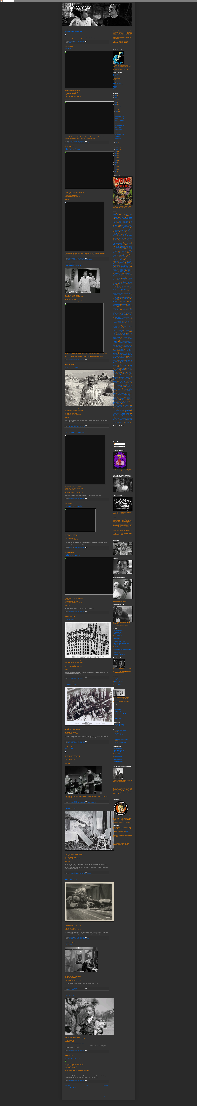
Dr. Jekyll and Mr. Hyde (125, 269)
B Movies (120, 222)
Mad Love (123, 333)
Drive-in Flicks (76, 802)
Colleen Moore (121, 250)
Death (116, 261)
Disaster (120, 265)
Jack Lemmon (129, 309)
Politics (116, 369)
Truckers (120, 409)
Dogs (117, 266)
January (117, 149)
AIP (130, 214)
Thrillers (127, 405)
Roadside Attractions (123, 380)
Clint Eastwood (117, 248)
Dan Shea (129, 256)
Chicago (76, 1081)
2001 (116, 171)
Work (131, 421)
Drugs (131, 271)
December (118, 106)
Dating (128, 258)
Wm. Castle (129, 419)
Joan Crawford (126, 317)
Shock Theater (117, 647)
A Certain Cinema (118, 630)
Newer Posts (67, 1085)
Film (114, 284)
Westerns (117, 418)
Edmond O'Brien (125, 275)
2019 (116, 104)
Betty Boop (130, 229)
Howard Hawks (121, 302)
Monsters (117, 347)
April (117, 144)
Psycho (123, 372)
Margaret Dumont (126, 334)
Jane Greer (123, 314)
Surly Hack (115, 74)
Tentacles (124, 399)
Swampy (114, 397)
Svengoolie (127, 395)
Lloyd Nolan (127, 330)
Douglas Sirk (115, 269)
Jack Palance (116, 310)
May (117, 142)
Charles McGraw (119, 242)
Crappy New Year (123, 252)
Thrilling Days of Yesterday (119, 654)
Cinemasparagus (118, 635)
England (124, 278)
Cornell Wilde (124, 251)
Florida (126, 286)
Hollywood (115, 301)
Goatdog (115, 87)
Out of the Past (129, 360)
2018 (116, 151)
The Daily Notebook (118, 651)
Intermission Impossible (73, 32)
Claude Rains (124, 247)
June (117, 111)
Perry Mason (121, 364)
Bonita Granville (123, 233)
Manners (119, 334)
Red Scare (76, 1051)
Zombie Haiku (118, 718)
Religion (122, 377)
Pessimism (115, 365)
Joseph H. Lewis (126, 321)
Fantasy (114, 282)
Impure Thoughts (116, 305)
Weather (130, 417)
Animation (130, 217)
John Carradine (120, 318)
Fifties (75, 938)
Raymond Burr (121, 376)
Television (90, 142)
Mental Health (128, 342)
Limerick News (118, 711)
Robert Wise (123, 382)
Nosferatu (122, 357)
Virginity (129, 414)
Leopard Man (124, 329)
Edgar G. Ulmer (116, 275)
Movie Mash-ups (119, 349)
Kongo (127, 323)
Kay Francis (115, 322)
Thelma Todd (125, 403)
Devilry (114, 263)
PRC (130, 369)
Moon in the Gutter (118, 756)
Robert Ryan (123, 381)
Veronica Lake (116, 413)
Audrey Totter (125, 221)
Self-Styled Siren (117, 644)
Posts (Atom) (73, 1087)
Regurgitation (115, 377)
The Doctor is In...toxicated (74, 433)
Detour (128, 262)
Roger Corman (123, 384)
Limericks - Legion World (120, 713)
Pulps (116, 373)
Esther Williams (128, 279)
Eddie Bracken (120, 274)
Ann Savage (118, 218)
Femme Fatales (122, 283)
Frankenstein (123, 289)
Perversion (128, 364)
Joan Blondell (118, 317)
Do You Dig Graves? (72, 1058)
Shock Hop (69, 749)
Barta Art (117, 225)
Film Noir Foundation (118, 682)
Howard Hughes (129, 302)
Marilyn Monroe (116, 337)
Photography (117, 368)
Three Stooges (119, 405)
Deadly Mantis (70, 938)
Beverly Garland (118, 230)
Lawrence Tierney (127, 326)
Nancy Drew (115, 354)
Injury (129, 305)
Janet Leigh (130, 314)
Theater (128, 402)
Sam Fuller (130, 385)
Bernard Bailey (116, 229)
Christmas (129, 244)
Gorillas (116, 297)
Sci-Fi (77, 499)
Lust (118, 333)
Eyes (114, 281)
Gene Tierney (124, 292)
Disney (125, 265)
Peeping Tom (124, 362)
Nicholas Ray (117, 356)
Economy (129, 273)
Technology (122, 398)
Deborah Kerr (123, 261)
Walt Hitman (115, 88)
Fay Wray (130, 282)
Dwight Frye (118, 273)
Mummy (115, 350)
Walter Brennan (125, 415)
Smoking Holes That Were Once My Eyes (122, 649)
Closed (69, 42)
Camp (115, 238)
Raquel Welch (115, 374)
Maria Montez (116, 335)
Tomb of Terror (126, 407)
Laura (120, 326)
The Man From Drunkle (73, 506)
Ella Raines (117, 278)
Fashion (124, 282)
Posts (116, 444)
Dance (123, 258)
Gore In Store (70, 619)
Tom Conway (117, 407)
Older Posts (105, 1085)
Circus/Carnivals (128, 246)
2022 (116, 99)
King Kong (128, 322)
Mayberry (129, 341)
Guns (125, 297)
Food (131, 286)
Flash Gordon (120, 286)
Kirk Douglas (121, 323)
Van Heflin (129, 411)
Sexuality (125, 389)
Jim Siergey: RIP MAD (119, 734)
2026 (116, 95)
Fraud (114, 290)
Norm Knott (115, 77)
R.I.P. (120, 373)
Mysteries (115, 353)
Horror (123, 301)
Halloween (117, 298)
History (121, 299)
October (117, 107)
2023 (116, 97)
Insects (77, 142)
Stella (128, 393)
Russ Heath (124, 385)
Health (114, 299)
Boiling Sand (117, 633)
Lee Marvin (127, 327)
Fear (116, 283)
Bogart (116, 233)
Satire (116, 386)
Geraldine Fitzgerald (117, 294)
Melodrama (115, 342)
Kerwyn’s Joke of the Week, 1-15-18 (121, 739)
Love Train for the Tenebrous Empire (122, 643)
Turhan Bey (126, 409)
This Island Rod (117, 652)
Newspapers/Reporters (127, 354)
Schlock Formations (72, 367)
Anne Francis (125, 218)
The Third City (118, 733)
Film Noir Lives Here (118, 679)
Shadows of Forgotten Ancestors (121, 725)
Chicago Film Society (119, 724)
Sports (122, 393)
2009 (116, 167)
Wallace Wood (116, 415)
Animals (122, 217)
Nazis (120, 354)
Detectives (121, 262)
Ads (122, 214)
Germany (115, 295)
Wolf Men (117, 421)
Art (131, 220)
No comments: (81, 41)
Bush (124, 237)
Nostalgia (129, 357)
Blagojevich (123, 231)
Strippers (119, 394)
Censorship (115, 240)
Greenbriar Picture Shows (119, 641)
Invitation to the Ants (72, 555)
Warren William (124, 417)
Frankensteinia (117, 640)
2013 (116, 160)
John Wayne (128, 319)
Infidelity (123, 305)
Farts (120, 282)
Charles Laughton (128, 240)
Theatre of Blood (117, 403)
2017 (116, 153)
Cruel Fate (123, 255)
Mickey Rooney (128, 345)
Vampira (114, 411)
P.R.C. (116, 361)
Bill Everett (124, 230)
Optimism (114, 360)
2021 (116, 101)
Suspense (121, 395)
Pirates (123, 368)
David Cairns (75, 259)
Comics (115, 251)
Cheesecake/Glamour (117, 243)
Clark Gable (117, 247)
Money (121, 346)
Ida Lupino (124, 304)
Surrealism (115, 395)
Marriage (115, 338)
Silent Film (115, 392)
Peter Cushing (123, 365)
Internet (121, 306)
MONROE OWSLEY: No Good (120, 730)
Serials (114, 389)
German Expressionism (127, 294)
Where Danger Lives (118, 681)
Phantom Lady (122, 366)
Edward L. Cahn (122, 277)
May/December (123, 341)
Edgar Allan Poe (128, 274)
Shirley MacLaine (121, 390)
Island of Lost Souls (117, 308)
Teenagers (129, 398)
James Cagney (116, 313)
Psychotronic (129, 372)
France (117, 287)
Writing (121, 422)
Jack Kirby (124, 309)
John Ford (129, 318)
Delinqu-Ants (69, 996)
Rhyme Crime (129, 377)
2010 (116, 166)
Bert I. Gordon (70, 678)
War (131, 415)
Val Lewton (127, 410)
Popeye (122, 369)
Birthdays (117, 231)
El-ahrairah (115, 86)
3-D (114, 213)
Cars (116, 239)
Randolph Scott (128, 373)
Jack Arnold (81, 259)
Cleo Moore (130, 247)
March (117, 146)
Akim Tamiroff (116, 215)
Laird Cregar (124, 325)
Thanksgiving (120, 401)
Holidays (128, 299)
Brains (125, 234)
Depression (130, 261)
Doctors (130, 265)
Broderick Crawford (71, 142)
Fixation (114, 286)
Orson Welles (121, 360)
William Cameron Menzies (126, 418)
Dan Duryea (122, 256)
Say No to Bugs (70, 809)
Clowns (127, 248)
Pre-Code (115, 370)
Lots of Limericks (118, 716)
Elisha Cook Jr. (129, 277)
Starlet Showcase (118, 759)
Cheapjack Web (70, 684)
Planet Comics (129, 368)
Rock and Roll (79, 742)
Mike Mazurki (115, 346)
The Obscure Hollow (118, 761)
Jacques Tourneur (117, 312)
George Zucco (128, 293)
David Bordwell (117, 636)
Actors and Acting (71, 1081)
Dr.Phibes (115, 270)
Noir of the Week (117, 684)
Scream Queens (117, 388)
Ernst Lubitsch (121, 279)
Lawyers (115, 327)
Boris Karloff (116, 234)
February (118, 147)
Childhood (122, 244)
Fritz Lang (125, 290)
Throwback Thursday (87, 259)
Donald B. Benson (125, 266)
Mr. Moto (128, 349)
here (120, 818)
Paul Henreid (128, 361)
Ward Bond (117, 417)
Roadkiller (68, 49)
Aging (126, 214)
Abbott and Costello (122, 213)
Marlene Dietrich (127, 337)
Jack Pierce (123, 310)
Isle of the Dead (126, 308)
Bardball (116, 707)
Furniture (130, 290)
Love (114, 333)
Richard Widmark (125, 378)
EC (125, 273)
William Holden (116, 419)
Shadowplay (117, 646)
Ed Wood (115, 274)
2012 (116, 162)
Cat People (127, 239)
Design (116, 262)
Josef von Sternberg (117, 321)
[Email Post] (86, 41)
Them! (87, 938)
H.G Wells (130, 297)
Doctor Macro (117, 753)
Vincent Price (125, 413)
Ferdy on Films (117, 638)
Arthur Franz (70, 259)
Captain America (122, 238)
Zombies (127, 422)
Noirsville (116, 678)
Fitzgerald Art (128, 284)
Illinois (129, 304)
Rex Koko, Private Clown (120, 742)
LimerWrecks (78, 7)
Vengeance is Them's (73, 880)
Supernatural (127, 394)
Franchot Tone (125, 287)
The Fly (126, 401)
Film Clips (120, 284)
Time (126, 406)
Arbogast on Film (117, 632)
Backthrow (126, 222)
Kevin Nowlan (121, 322)
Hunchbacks (117, 304)
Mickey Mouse (120, 345)
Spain (119, 393)
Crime (126, 254)
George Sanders (120, 293)
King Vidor (115, 323)
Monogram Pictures (128, 346)
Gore (131, 295)
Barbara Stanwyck (128, 223)
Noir (124, 356)
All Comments (118, 446)
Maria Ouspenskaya (125, 335)
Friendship (119, 290)
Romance (130, 384)
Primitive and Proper (72, 149)
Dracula (121, 270)
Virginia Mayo (122, 414)
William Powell (123, 419)
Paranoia (121, 361)
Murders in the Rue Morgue (125, 350)
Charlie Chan (128, 242)
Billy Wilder (130, 230)
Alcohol (123, 215)
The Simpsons (122, 402)
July (117, 109)
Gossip (121, 297)
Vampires (120, 411)
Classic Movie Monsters (119, 751)
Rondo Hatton (118, 385)
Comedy (128, 250)
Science (128, 386)
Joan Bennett (129, 316)
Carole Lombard (129, 238)
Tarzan (128, 397)
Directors (115, 265)
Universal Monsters (119, 410)
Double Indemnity (117, 267)
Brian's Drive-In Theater (119, 750)
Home (87, 1085)
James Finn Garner (117, 83)
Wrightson (117, 422)
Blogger (104, 1096)
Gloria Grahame (126, 295)
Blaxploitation (129, 231)
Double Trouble (126, 267)
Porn (127, 369)
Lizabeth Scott (120, 330)
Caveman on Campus (73, 266)
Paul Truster (81, 142)
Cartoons (121, 239)
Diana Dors (121, 263)
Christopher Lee (119, 246)
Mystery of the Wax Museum (125, 353)
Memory (121, 342)
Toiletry (130, 406)
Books (129, 233)
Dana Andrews (116, 258)
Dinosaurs (129, 263)
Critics (119, 255)
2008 (116, 169)
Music (84, 802)
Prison (118, 372)
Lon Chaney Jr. (123, 332)
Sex (119, 389)
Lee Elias (121, 327)
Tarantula (86, 142)
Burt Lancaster (129, 235)
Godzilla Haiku (118, 709)
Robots (129, 382)
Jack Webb (129, 310)
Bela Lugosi (126, 227)
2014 (116, 159)
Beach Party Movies (124, 226)
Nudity (114, 359)
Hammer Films (126, 298)
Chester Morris (128, 243)
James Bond (128, 312)
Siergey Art (128, 390)
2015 (116, 157)
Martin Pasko (124, 338)
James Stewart (116, 314)
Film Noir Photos (117, 754)
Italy (131, 308)
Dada (118, 256)
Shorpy (115, 758)
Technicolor (115, 398)
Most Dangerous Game (127, 347)
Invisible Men (128, 306)
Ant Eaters (68, 945)
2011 (116, 164)
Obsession (128, 359)
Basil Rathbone (124, 225)
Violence (115, 414)
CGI (121, 240)
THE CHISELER (118, 729)
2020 (116, 102)
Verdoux (116, 762)
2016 (116, 155)
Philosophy (130, 366)
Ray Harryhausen (124, 374)
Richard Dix (117, 378)
